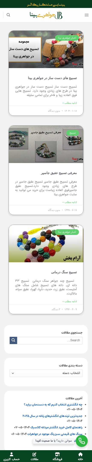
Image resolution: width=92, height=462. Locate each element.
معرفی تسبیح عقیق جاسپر (59, 173)
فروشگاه (57, 459)
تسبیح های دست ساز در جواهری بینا (52, 78)
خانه (80, 459)
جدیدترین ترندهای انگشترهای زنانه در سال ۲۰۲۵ (52, 416)
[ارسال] (13, 340)
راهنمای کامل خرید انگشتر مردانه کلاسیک (56, 427)
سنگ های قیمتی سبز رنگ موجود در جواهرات (54, 434)
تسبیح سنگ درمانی (64, 272)
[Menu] (86, 15)
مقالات (34, 459)
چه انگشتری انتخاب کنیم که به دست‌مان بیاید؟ (53, 404)
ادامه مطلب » (69, 102)
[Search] (8, 15)
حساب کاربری (11, 459)
